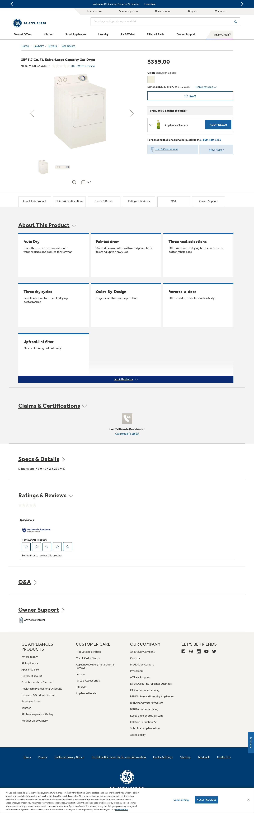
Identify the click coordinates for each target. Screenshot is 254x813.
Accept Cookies (206, 800)
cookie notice (121, 809)
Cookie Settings (181, 800)
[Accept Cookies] (248, 800)
